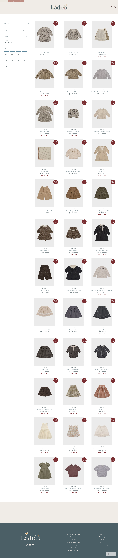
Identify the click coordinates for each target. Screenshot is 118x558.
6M (65, 163)
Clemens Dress (44, 488)
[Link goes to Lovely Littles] (20, 1)
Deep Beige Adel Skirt (73, 211)
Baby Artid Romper (73, 369)
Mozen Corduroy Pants (44, 409)
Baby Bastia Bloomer (73, 131)
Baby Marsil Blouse (73, 92)
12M (68, 84)
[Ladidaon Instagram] (27, 545)
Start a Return (73, 547)
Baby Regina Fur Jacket (73, 171)
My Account (73, 537)
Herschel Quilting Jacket (102, 131)
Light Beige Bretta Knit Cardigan (102, 290)
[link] (6, 54)
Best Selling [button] (7, 23)
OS (45, 163)
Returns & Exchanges (73, 545)
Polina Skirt (102, 409)
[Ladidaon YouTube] (33, 545)
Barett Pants (45, 290)
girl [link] (6, 40)
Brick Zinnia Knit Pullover (73, 488)
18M (73, 84)
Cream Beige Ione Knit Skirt (102, 449)
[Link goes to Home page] (4, 1)
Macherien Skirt (73, 409)
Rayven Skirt (73, 330)
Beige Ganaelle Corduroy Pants (45, 211)
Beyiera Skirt (102, 330)
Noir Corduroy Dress (102, 250)
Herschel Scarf (44, 171)
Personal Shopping (102, 545)
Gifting (102, 542)
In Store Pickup (73, 550)
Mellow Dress (44, 449)
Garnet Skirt (73, 250)
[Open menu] (2, 7)
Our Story (102, 537)
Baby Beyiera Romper (102, 369)
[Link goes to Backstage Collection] (12, 1)
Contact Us (73, 539)
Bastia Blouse (73, 52)
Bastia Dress (45, 52)
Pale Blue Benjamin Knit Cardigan (102, 92)
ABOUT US (102, 534)
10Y (92, 441)
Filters (15, 30)
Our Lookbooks (102, 539)
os (45, 322)
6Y (108, 441)
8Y (112, 441)
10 (50, 44)
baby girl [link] (8, 42)
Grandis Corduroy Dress (73, 290)
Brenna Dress (102, 171)
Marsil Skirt (102, 52)
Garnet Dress (44, 250)
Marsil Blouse (44, 92)
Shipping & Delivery (73, 542)
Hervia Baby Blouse (73, 449)
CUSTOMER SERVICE (73, 534)
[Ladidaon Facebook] (30, 545)
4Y (104, 441)
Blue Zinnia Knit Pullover (102, 488)
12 (54, 44)
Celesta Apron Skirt (44, 330)
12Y (96, 441)
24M (78, 84)
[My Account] (110, 7)
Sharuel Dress (44, 131)
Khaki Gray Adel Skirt (102, 211)
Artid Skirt (44, 369)
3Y (100, 441)
